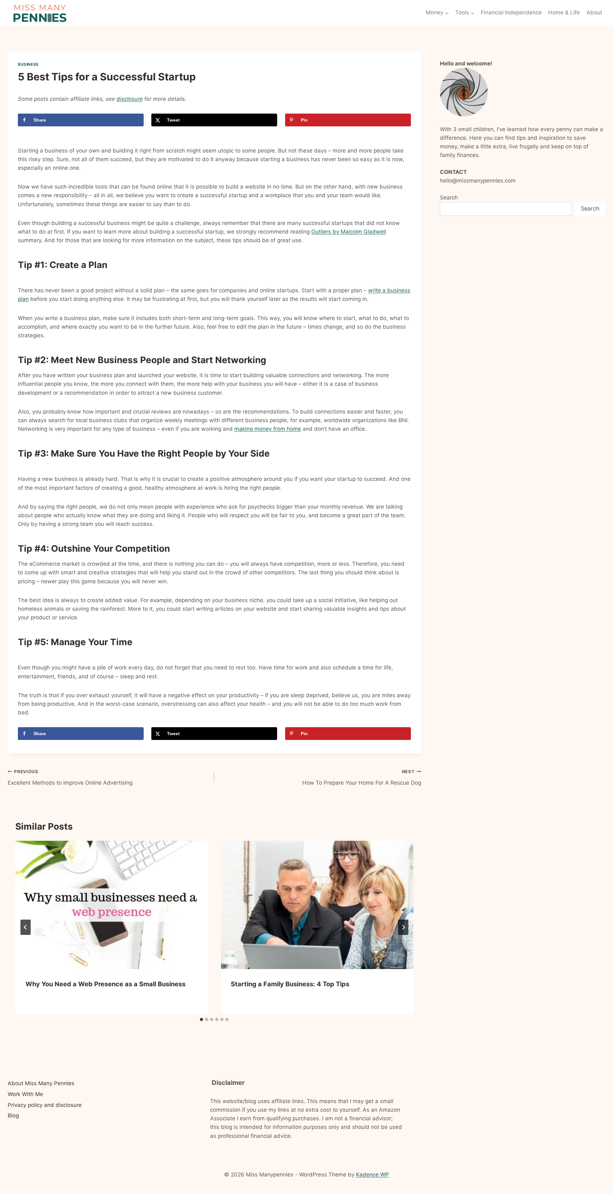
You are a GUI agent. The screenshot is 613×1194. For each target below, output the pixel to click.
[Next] (403, 927)
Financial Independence (511, 12)
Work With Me (25, 1094)
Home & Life (564, 12)
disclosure (130, 99)
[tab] (201, 1019)
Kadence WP (372, 1174)
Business (28, 64)
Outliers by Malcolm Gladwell (348, 231)
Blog (13, 1115)
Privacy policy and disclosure (45, 1105)
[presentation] (111, 905)
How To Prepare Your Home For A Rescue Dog (361, 777)
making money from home (267, 429)
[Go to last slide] (25, 927)
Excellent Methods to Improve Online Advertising (70, 777)
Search (449, 197)
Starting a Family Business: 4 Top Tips (290, 984)
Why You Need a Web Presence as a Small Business (105, 984)
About (594, 12)
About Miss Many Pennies (41, 1083)
